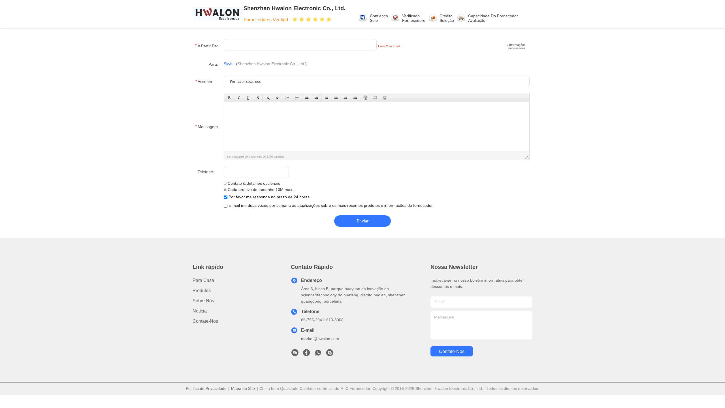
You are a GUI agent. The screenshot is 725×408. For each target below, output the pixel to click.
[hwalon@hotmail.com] (330, 354)
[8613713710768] (318, 354)
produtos (202, 290)
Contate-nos (205, 321)
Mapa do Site (243, 388)
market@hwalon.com (320, 338)
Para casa (203, 280)
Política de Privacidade (206, 388)
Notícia (200, 311)
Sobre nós (203, 300)
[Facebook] (306, 354)
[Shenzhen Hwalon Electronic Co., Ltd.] (217, 14)
